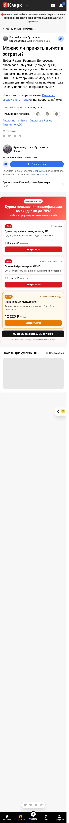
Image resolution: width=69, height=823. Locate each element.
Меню (46, 819)
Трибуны (39, 171)
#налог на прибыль (15, 120)
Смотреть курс (33, 249)
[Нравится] (9, 136)
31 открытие (10, 131)
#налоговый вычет (41, 120)
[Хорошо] (37, 114)
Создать (33, 819)
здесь (44, 174)
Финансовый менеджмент (22, 301)
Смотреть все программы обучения (33, 334)
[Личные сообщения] (53, 5)
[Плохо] (56, 114)
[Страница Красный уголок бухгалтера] (5, 38)
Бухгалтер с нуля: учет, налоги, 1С (26, 231)
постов (31, 157)
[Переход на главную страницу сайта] (12, 5)
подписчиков (12, 157)
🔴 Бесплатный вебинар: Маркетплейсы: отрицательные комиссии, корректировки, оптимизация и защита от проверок (33, 18)
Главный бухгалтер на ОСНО (22, 266)
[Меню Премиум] (26, 5)
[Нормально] (47, 114)
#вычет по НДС (12, 124)
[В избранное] (14, 136)
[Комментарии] (4, 136)
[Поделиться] (20, 136)
